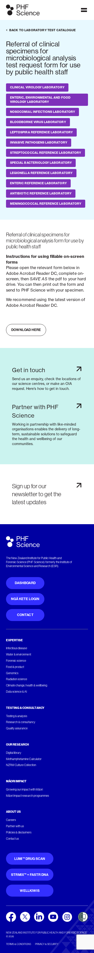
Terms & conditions (18, 944)
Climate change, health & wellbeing (26, 685)
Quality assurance (17, 728)
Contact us (12, 838)
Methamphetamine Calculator (24, 759)
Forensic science (16, 660)
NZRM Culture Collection (21, 765)
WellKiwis (30, 891)
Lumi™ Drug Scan (29, 859)
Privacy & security (46, 944)
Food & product (15, 667)
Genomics (12, 673)
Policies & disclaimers (18, 832)
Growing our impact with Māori (24, 789)
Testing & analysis (16, 716)
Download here (26, 330)
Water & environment (18, 654)
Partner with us (15, 826)
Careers (11, 820)
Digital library (13, 753)
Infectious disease (16, 648)
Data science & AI (16, 691)
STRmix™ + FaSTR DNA (29, 875)
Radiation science (16, 679)
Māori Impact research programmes (27, 795)
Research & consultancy (20, 722)
